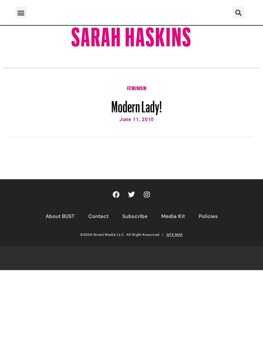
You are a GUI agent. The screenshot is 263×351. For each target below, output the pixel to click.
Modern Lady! (136, 104)
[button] (21, 12)
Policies (208, 216)
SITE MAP (174, 234)
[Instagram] (147, 195)
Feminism (137, 87)
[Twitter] (131, 195)
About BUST (60, 216)
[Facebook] (116, 195)
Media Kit (173, 216)
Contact (98, 216)
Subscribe (135, 216)
